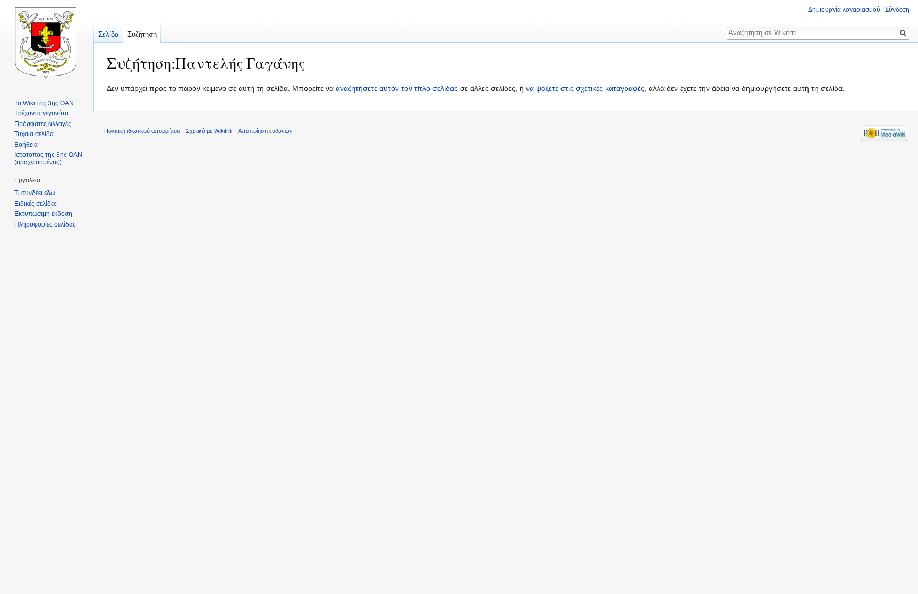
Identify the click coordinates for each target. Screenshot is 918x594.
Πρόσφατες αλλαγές (42, 124)
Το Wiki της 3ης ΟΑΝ (44, 103)
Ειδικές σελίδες (35, 203)
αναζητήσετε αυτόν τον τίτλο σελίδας (397, 88)
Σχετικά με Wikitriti (209, 131)
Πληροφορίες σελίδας (45, 224)
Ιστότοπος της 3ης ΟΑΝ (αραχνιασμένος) (48, 158)
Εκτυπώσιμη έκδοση (43, 213)
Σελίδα (108, 34)
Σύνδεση (897, 9)
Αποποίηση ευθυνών (265, 131)
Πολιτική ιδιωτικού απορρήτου (142, 131)
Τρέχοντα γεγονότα (41, 113)
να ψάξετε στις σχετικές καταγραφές (585, 88)
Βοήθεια (26, 144)
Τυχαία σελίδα (34, 134)
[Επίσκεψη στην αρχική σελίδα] (46, 42)
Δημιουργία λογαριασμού (844, 9)
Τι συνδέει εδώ (34, 193)
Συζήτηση (142, 34)
